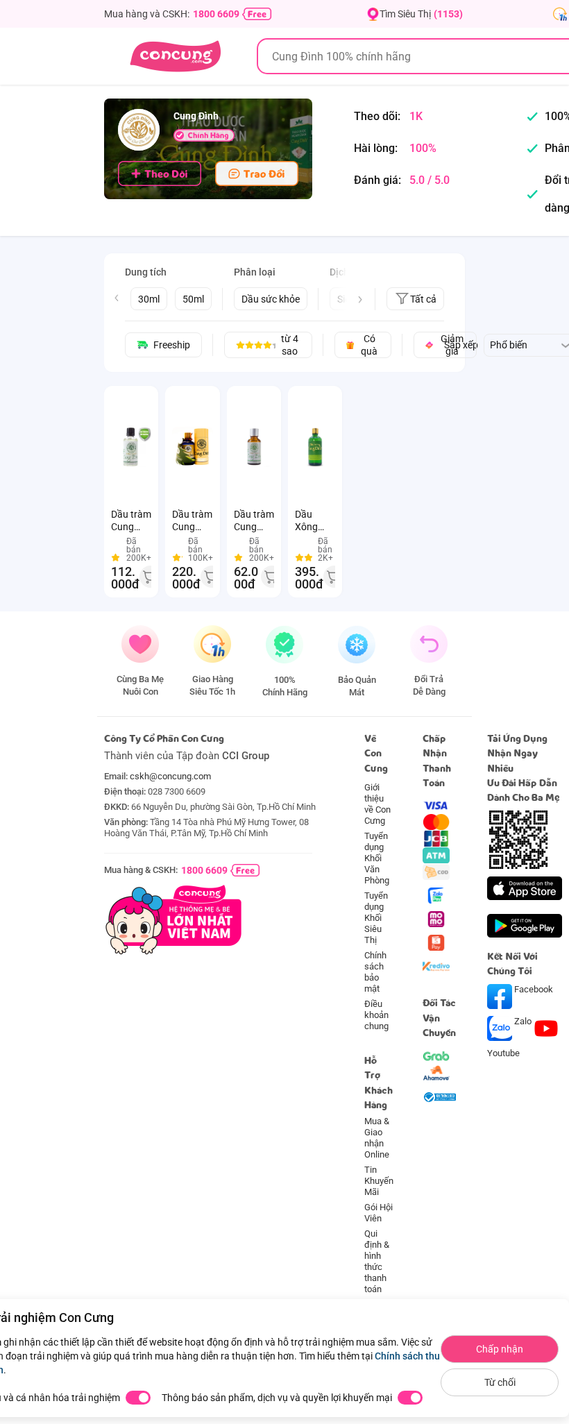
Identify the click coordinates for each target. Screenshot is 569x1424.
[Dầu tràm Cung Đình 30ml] (254, 447)
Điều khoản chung (376, 1015)
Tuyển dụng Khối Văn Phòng (376, 858)
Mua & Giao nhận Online (376, 1138)
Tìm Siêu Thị (421, 13)
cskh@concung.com (170, 776)
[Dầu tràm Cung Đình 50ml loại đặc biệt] (192, 447)
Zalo (523, 1021)
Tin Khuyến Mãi (378, 1180)
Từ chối (500, 1382)
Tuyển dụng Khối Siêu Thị (376, 917)
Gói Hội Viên (378, 1212)
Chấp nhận (499, 1349)
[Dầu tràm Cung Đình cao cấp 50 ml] (131, 447)
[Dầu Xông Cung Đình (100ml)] (315, 447)
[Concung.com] (175, 56)
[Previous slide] (116, 298)
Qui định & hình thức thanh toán (376, 1261)
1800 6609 (216, 14)
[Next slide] (360, 300)
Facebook (532, 989)
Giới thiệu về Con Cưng (377, 804)
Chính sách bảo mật (375, 972)
